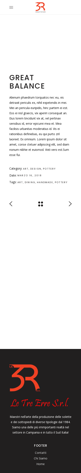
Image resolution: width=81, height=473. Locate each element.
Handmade (45, 182)
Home (40, 464)
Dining (30, 182)
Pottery (49, 168)
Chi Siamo (40, 458)
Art (26, 168)
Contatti (40, 453)
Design (35, 168)
